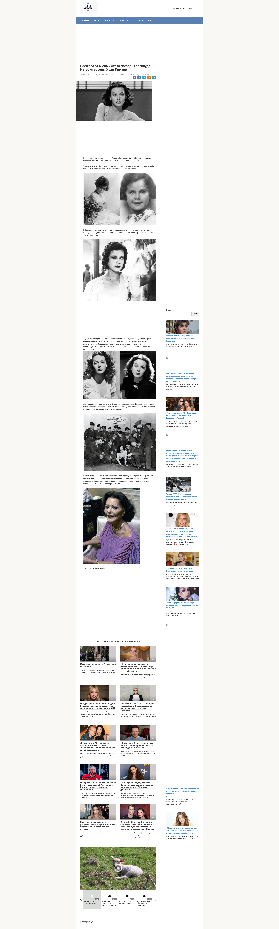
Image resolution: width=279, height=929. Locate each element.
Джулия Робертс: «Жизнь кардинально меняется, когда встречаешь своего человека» (182, 791)
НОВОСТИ (124, 20)
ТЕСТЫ (96, 20)
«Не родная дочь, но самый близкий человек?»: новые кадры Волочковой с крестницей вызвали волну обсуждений (138, 667)
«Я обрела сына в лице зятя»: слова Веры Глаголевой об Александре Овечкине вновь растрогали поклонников (98, 786)
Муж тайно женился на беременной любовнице (98, 665)
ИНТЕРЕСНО (153, 20)
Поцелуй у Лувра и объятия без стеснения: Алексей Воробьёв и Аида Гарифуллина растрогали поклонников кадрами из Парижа (137, 825)
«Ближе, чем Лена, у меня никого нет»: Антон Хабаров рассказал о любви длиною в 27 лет (136, 745)
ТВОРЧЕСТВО (138, 20)
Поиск (168, 310)
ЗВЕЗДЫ (147, 75)
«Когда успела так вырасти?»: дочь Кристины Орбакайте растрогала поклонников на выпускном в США (97, 705)
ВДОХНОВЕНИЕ (109, 20)
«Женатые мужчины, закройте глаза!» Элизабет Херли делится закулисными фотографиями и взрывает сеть (182, 830)
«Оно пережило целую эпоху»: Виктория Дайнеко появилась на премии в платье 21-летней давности (136, 786)
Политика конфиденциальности (184, 8)
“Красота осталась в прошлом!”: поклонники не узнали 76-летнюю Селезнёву (180, 338)
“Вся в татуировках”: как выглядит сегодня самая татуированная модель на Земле (182, 605)
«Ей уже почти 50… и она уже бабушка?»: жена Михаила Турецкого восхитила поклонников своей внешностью (97, 746)
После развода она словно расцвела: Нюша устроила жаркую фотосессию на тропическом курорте (97, 825)
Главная (85, 20)
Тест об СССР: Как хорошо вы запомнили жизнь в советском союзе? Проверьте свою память (182, 496)
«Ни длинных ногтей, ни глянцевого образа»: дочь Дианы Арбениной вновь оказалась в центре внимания (138, 707)
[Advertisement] (139, 42)
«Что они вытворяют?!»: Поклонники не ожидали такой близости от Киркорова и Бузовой (181, 415)
